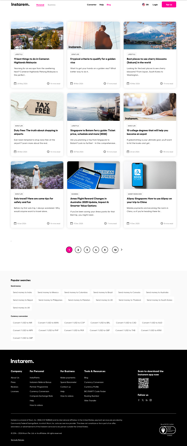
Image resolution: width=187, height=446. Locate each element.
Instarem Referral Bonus (40, 382)
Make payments (67, 377)
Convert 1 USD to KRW (151, 330)
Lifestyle (18, 54)
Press (13, 382)
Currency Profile (91, 386)
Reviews (14, 386)
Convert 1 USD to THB (125, 330)
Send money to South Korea (159, 299)
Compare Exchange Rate (41, 395)
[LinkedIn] (147, 399)
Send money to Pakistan (79, 299)
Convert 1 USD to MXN (48, 322)
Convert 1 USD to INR (22, 322)
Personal (40, 4)
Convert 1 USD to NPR (23, 330)
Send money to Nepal (23, 299)
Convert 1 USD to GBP (100, 330)
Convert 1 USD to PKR (74, 330)
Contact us (65, 386)
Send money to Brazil (102, 292)
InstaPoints (35, 377)
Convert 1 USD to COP (74, 322)
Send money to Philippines (50, 299)
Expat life (75, 54)
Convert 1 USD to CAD (126, 322)
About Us (15, 377)
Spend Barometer (68, 382)
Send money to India (22, 292)
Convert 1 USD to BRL (100, 322)
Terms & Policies (17, 439)
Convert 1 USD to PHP (48, 330)
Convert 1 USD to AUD (152, 322)
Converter (91, 4)
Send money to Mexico (48, 292)
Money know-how (135, 194)
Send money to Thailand (130, 299)
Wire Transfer (90, 400)
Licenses (15, 391)
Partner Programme (39, 386)
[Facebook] (139, 399)
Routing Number (91, 395)
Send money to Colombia (76, 292)
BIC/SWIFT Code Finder (95, 391)
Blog (109, 4)
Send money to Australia (157, 292)
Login (155, 4)
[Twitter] (143, 399)
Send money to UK (104, 299)
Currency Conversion (39, 391)
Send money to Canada (129, 292)
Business (51, 4)
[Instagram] (151, 399)
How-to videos (36, 405)
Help (101, 4)
